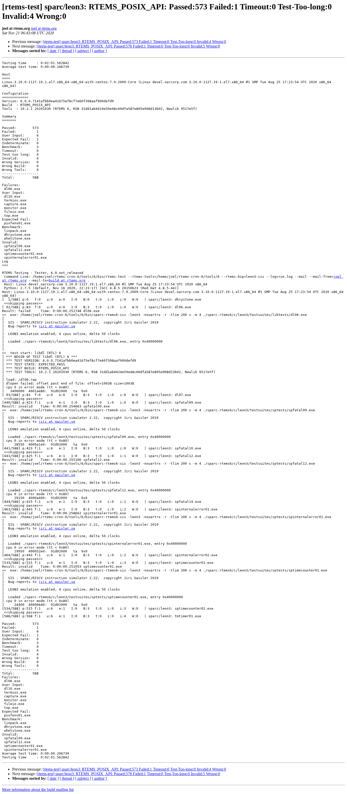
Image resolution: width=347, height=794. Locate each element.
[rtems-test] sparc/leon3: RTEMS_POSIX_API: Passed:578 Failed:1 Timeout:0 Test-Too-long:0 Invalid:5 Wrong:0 (128, 46)
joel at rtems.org (44, 28)
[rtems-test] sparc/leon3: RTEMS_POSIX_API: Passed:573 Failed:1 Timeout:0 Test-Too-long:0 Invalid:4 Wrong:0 (134, 41)
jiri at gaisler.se (57, 326)
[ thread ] (67, 51)
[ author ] (99, 51)
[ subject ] (83, 51)
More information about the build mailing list (38, 789)
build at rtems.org (67, 280)
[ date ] (53, 51)
